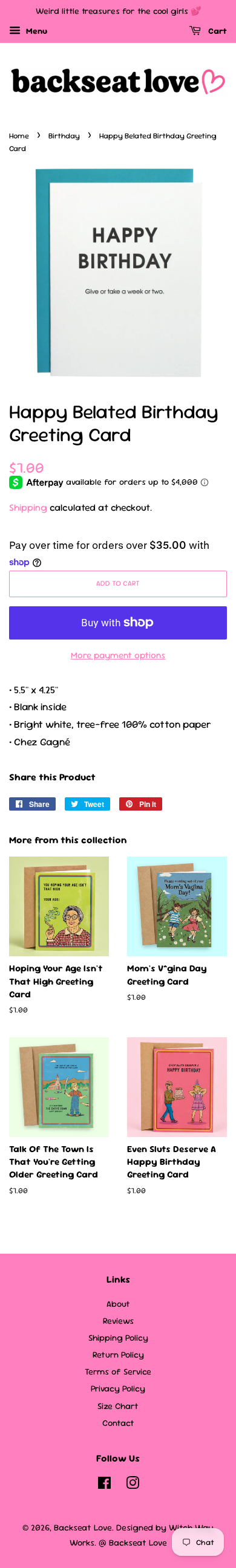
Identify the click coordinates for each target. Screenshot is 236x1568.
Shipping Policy (118, 1337)
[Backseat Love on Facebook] (104, 1485)
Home (19, 136)
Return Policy (118, 1354)
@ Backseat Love (133, 1542)
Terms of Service (118, 1371)
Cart (216, 30)
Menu (35, 30)
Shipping (28, 507)
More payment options (118, 655)
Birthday (64, 136)
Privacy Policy (118, 1388)
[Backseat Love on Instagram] (132, 1485)
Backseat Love (83, 1527)
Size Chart (118, 1406)
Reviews (118, 1320)
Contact (118, 1422)
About (118, 1303)
